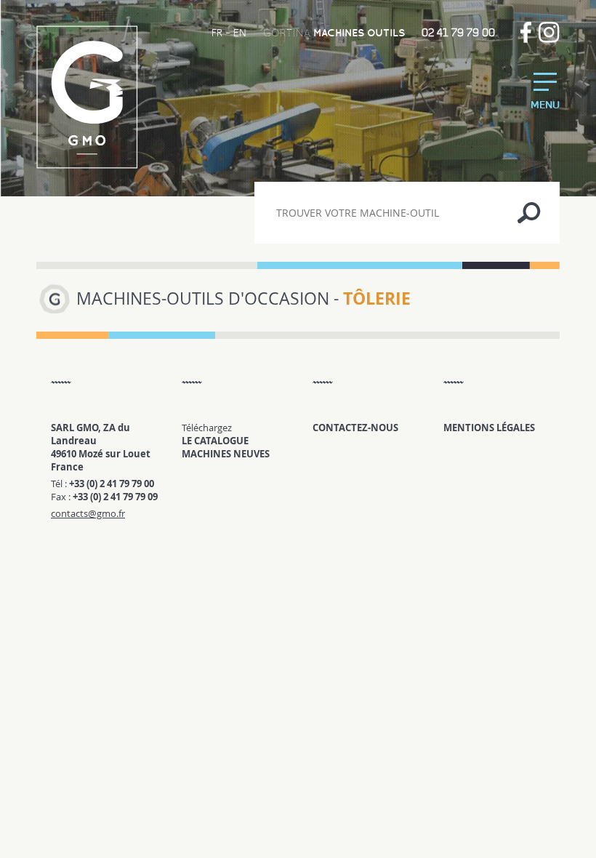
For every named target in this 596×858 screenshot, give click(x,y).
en (239, 32)
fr (217, 32)
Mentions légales (489, 427)
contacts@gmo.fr (88, 513)
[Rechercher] (529, 213)
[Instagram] (549, 32)
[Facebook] (525, 32)
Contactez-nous (355, 427)
